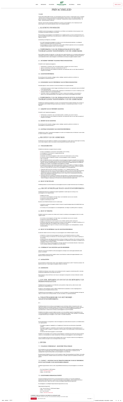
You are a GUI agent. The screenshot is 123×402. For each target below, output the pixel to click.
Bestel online (118, 4)
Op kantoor (51, 4)
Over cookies (89, 398)
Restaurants (43, 4)
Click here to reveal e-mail (48, 370)
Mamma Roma (61, 3)
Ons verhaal (71, 4)
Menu (37, 4)
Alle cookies (33, 398)
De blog (79, 4)
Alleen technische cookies (41, 398)
